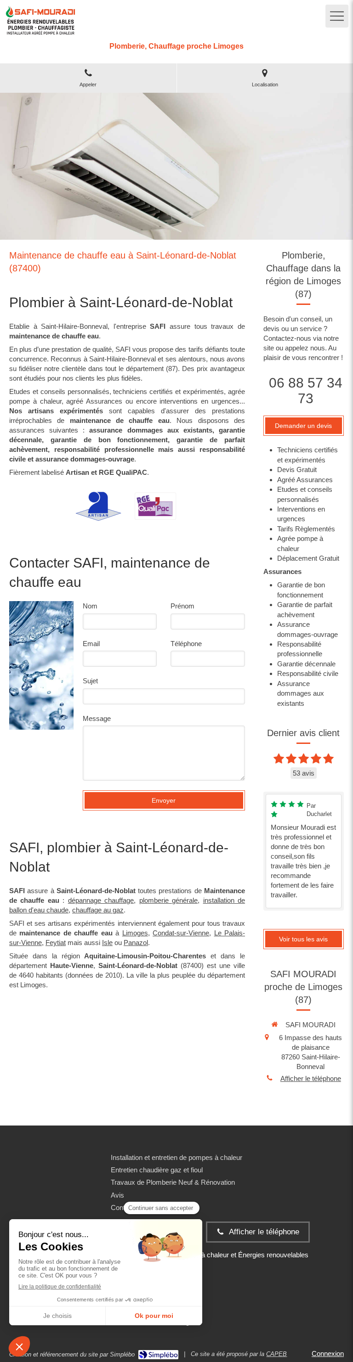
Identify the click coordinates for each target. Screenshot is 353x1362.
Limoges (135, 933)
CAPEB (276, 1354)
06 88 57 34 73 (305, 390)
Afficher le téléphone (310, 1078)
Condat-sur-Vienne (181, 933)
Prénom (182, 606)
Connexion (328, 1353)
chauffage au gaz (98, 910)
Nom (90, 606)
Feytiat (56, 942)
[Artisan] (98, 506)
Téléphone (186, 643)
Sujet (90, 681)
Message (97, 718)
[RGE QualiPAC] (155, 506)
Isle (107, 942)
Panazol (136, 942)
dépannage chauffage (101, 900)
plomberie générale (168, 900)
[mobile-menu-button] (336, 16)
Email (91, 643)
